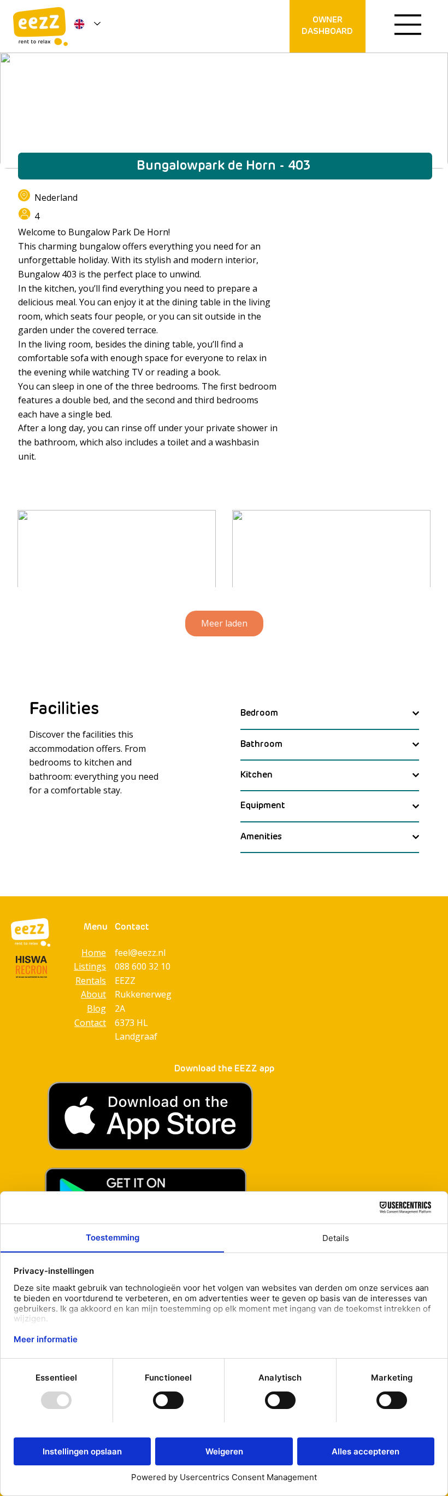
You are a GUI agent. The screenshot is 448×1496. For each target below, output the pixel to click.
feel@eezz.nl (140, 953)
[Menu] (408, 24)
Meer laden (224, 623)
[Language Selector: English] (85, 24)
